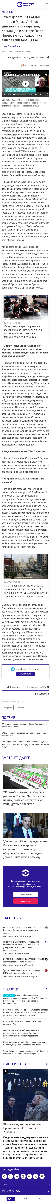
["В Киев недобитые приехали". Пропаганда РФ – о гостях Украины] (25, 1095)
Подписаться (25, 674)
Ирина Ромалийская (11, 46)
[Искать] (40, 1198)
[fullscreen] (46, 94)
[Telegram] (25, 1198)
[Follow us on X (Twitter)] (10, 1176)
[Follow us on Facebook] (4, 1176)
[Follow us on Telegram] (29, 1176)
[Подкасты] (42, 1176)
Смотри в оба (15, 1064)
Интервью (7, 11)
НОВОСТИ (10, 989)
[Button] (14, 57)
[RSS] (35, 1176)
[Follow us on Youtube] (16, 1176)
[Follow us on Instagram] (23, 1176)
